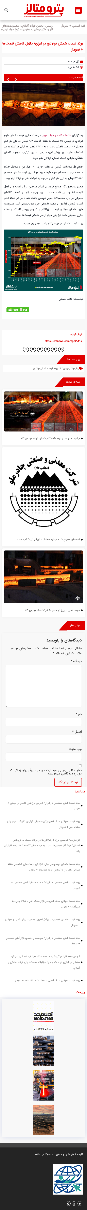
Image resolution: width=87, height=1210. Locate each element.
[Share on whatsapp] (26, 351)
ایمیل (77, 733)
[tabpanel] (43, 893)
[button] (78, 10)
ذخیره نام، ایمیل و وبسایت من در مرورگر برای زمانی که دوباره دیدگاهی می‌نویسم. (46, 774)
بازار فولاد (74, 370)
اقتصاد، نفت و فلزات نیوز (56, 137)
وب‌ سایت (75, 751)
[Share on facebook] (61, 351)
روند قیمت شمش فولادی (45, 370)
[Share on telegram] (40, 351)
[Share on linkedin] (47, 351)
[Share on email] (33, 351)
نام (79, 716)
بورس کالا (64, 370)
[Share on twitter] (54, 351)
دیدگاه (76, 663)
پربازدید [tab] (80, 793)
